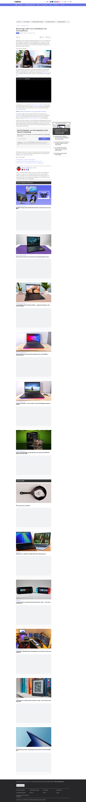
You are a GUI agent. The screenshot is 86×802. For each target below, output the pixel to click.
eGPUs (42, 40)
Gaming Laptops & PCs (25, 25)
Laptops (17, 25)
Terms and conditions (20, 790)
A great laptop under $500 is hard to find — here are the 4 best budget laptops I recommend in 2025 (61, 131)
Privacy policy (45, 790)
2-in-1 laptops (26, 21)
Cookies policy (59, 790)
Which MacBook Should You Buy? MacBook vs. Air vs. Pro (29, 161)
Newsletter (49, 37)
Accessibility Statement (20, 792)
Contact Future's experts (34, 790)
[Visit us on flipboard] (58, 1)
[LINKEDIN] (27, 169)
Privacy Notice (19, 142)
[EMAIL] (29, 169)
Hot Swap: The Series (50, 21)
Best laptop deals (61, 21)
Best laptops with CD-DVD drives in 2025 (61, 154)
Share (19, 37)
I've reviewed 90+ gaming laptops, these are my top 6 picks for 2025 (61, 149)
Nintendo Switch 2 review (37, 21)
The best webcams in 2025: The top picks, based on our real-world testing (62, 143)
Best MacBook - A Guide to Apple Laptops (26, 159)
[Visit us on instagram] (56, 1)
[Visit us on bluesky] (54, 1)
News (17, 33)
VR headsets (36, 106)
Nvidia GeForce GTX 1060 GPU (37, 105)
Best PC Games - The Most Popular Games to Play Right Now (30, 163)
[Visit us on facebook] (50, 1)
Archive (44, 792)
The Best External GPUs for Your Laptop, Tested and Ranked (32, 111)
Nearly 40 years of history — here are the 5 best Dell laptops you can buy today (62, 138)
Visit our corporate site (59, 781)
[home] (16, 4)
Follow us (42, 37)
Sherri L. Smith (24, 33)
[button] (69, 1)
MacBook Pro (19, 115)
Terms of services (31, 142)
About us (31, 792)
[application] (33, 90)
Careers (57, 792)
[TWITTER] (23, 169)
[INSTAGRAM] (25, 169)
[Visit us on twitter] (52, 1)
